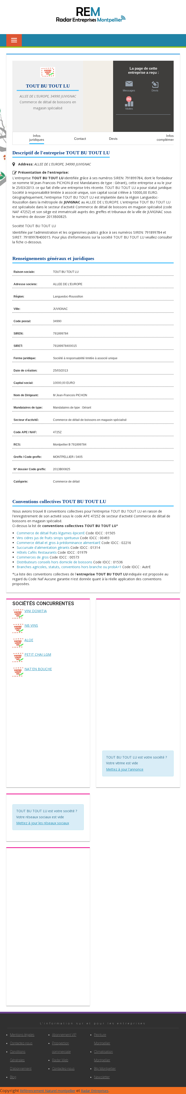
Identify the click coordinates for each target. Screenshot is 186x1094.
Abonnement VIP (64, 1035)
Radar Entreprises (94, 1090)
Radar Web (60, 1060)
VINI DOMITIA (35, 611)
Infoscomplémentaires (170, 137)
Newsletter (102, 1077)
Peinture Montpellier (102, 1039)
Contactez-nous (21, 1043)
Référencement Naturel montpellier (47, 1090)
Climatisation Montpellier (103, 1056)
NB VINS (31, 625)
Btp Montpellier (105, 1069)
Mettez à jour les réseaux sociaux (42, 823)
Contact (80, 139)
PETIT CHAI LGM (37, 654)
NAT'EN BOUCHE (38, 669)
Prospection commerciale (61, 1047)
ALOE (28, 640)
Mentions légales (22, 1035)
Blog (13, 1077)
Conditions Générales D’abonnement (20, 1060)
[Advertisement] (138, 676)
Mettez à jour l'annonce (124, 769)
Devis (113, 139)
